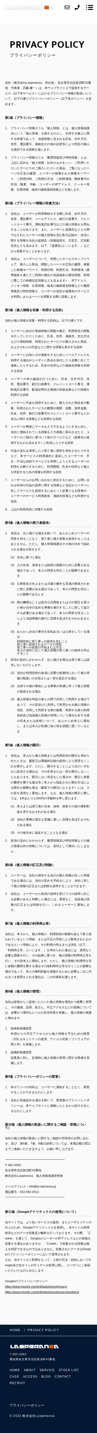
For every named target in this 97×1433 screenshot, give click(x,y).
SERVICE (47, 1370)
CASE (14, 1376)
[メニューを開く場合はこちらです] (89, 7)
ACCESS (30, 1376)
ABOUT (30, 1370)
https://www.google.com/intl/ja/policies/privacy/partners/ (42, 1292)
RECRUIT (17, 1383)
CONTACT (63, 1376)
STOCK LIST (69, 1370)
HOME (15, 1370)
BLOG (46, 1376)
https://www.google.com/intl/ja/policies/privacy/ (36, 1286)
